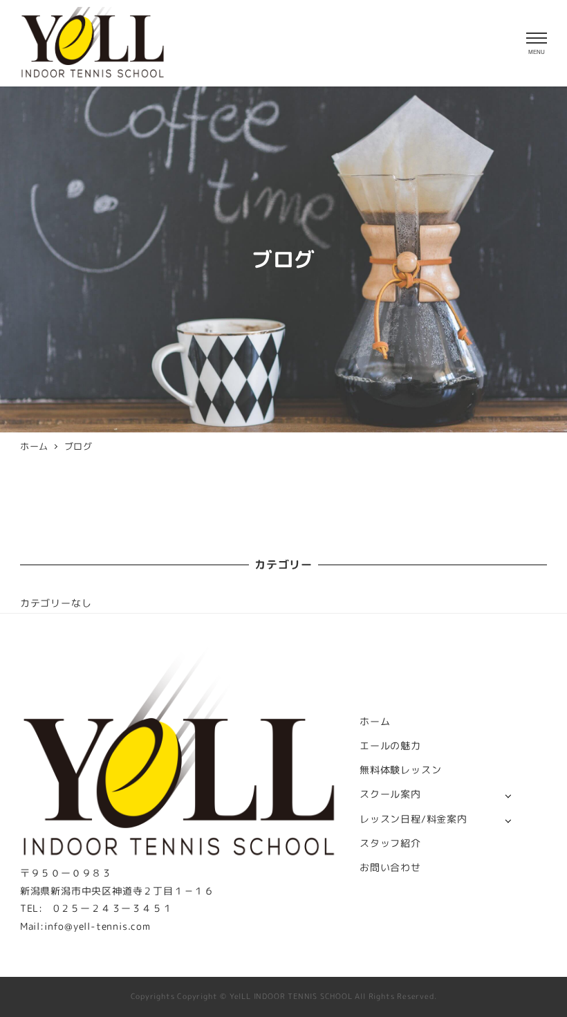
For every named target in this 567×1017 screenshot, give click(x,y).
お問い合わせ (390, 867)
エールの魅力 (390, 746)
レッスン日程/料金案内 (413, 819)
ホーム (375, 722)
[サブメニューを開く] (508, 795)
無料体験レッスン (400, 770)
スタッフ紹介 (390, 843)
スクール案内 (390, 794)
